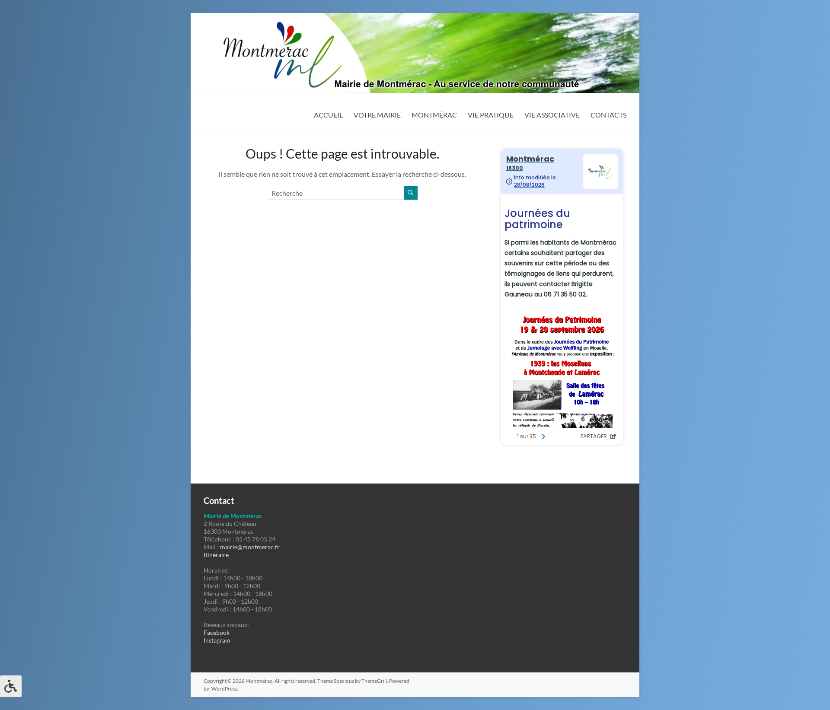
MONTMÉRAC (434, 115)
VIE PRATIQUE (491, 115)
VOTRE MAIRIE (377, 115)
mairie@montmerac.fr (250, 547)
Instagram (217, 640)
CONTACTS (608, 115)
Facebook (217, 632)
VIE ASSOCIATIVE (552, 115)
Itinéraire (216, 554)
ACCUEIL (328, 115)
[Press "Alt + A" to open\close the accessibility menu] (11, 686)
